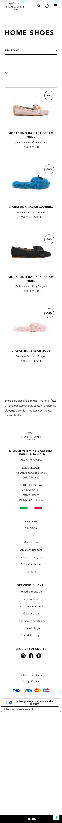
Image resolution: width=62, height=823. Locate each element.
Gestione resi (31, 613)
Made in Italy (31, 542)
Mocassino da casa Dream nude (31, 135)
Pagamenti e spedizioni (31, 621)
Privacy (25, 681)
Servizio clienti (31, 599)
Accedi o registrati (31, 591)
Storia (31, 535)
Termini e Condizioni (31, 606)
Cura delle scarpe (31, 635)
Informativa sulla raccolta (19, 709)
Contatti (31, 571)
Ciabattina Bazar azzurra (31, 207)
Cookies (36, 681)
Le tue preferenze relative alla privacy (34, 702)
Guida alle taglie (31, 628)
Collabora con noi (31, 564)
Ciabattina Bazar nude (31, 351)
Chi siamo (31, 528)
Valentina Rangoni (31, 557)
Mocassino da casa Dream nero (31, 279)
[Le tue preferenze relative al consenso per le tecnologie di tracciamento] (56, 817)
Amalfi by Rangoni (31, 550)
